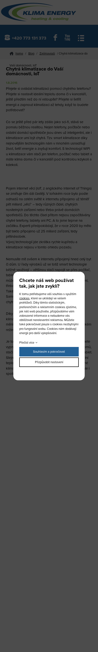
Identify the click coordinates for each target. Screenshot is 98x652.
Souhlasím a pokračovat (49, 352)
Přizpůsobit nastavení (49, 362)
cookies (24, 298)
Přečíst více (26, 343)
